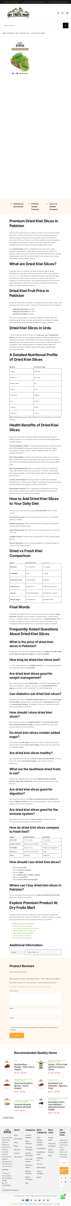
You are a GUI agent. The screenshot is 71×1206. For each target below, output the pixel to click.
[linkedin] (61, 1186)
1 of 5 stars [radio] (13, 987)
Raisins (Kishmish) (53, 1080)
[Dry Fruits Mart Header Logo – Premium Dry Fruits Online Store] (18, 5)
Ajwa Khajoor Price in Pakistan (23, 933)
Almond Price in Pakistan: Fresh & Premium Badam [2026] (24, 1101)
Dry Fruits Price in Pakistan (22, 935)
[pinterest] (61, 1182)
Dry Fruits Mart (15, 1204)
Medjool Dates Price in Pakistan (23, 923)
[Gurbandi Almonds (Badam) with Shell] (7, 1099)
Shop (15, 1061)
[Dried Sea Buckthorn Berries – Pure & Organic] (7, 1080)
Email (11, 1018)
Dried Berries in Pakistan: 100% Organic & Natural (23, 1079)
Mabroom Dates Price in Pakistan (24, 931)
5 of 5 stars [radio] (46, 987)
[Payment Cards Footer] (35, 1200)
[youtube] (65, 1182)
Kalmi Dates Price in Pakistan (22, 926)
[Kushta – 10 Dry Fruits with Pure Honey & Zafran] (41, 1061)
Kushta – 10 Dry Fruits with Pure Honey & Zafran (57, 1066)
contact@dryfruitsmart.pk (10, 1190)
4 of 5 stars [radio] (38, 987)
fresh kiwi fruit (14, 276)
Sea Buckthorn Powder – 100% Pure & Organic (24, 1066)
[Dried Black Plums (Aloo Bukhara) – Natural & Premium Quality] (41, 1099)
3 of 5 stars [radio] (29, 987)
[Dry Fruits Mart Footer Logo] (7, 1126)
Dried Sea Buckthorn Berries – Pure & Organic (23, 1085)
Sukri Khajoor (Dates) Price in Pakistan (26, 928)
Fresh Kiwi (46, 563)
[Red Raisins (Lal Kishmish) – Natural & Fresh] (41, 1080)
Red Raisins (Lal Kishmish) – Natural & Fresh (57, 1085)
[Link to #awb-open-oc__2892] (67, 13)
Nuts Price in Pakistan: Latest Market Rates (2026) (56, 1061)
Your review (14, 991)
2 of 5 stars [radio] (21, 987)
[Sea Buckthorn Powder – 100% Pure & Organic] (7, 1061)
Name (11, 1008)
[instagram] (65, 1177)
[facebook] (61, 1177)
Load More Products (8, 1117)
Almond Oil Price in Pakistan (22, 938)
